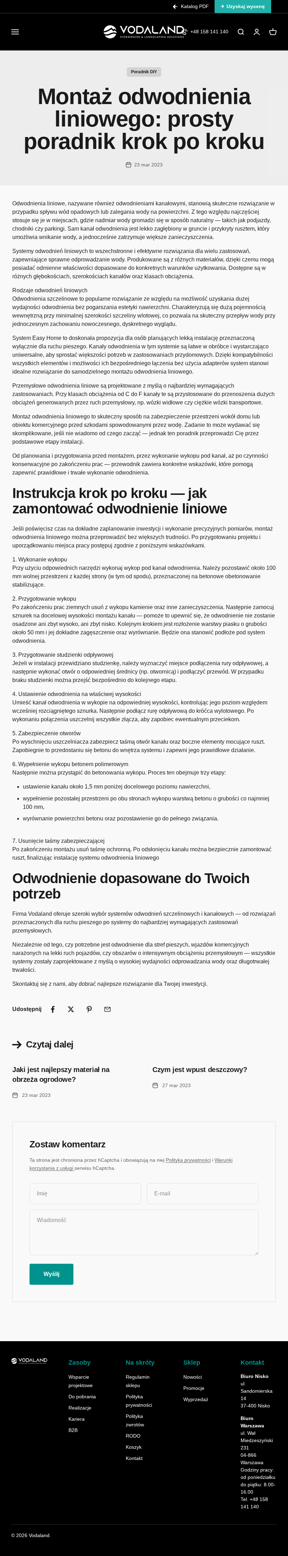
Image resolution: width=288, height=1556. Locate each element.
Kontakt (134, 1458)
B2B (73, 1430)
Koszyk (134, 1447)
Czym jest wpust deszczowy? (199, 1069)
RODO (133, 1436)
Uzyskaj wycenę (246, 6)
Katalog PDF (195, 6)
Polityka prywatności (188, 1160)
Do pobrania (82, 1396)
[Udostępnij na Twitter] (71, 1009)
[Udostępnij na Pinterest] (89, 1009)
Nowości (192, 1377)
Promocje (193, 1388)
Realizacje (79, 1408)
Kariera (76, 1419)
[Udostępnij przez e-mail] (107, 1009)
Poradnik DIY (144, 71)
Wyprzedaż (195, 1399)
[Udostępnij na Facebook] (53, 1009)
